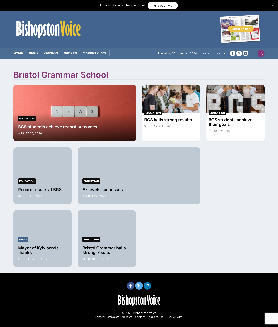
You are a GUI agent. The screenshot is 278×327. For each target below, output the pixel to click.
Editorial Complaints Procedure (113, 316)
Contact (219, 53)
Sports (70, 53)
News (33, 53)
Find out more (162, 5)
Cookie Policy (175, 316)
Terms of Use (155, 316)
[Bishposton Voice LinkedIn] (245, 53)
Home (18, 53)
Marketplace (95, 53)
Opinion (51, 53)
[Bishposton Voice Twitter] (239, 53)
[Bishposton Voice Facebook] (232, 53)
